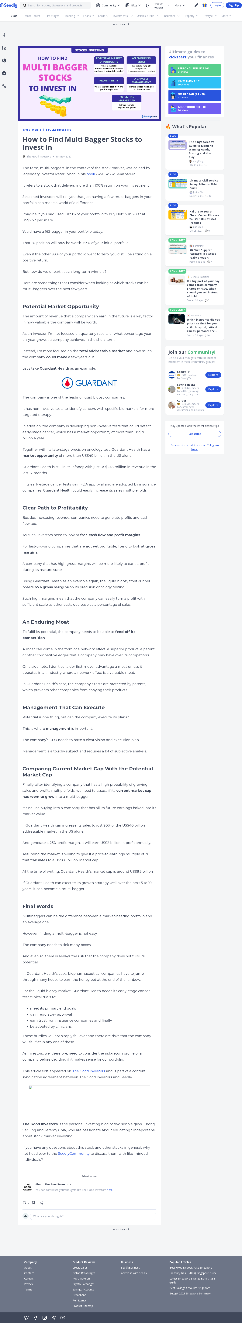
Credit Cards (80, 1267)
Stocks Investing (58, 129)
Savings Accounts (83, 1289)
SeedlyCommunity (74, 1154)
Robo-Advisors (82, 1278)
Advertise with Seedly (134, 1273)
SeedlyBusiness (130, 1267)
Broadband (79, 1295)
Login (217, 5)
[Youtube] (62, 1317)
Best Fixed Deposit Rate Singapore (190, 1267)
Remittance (80, 1300)
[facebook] (4, 35)
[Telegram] (53, 1317)
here (194, 449)
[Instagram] (44, 1317)
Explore (213, 375)
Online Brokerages (84, 1273)
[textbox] (93, 1216)
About (28, 1267)
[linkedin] (4, 48)
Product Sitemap (83, 1306)
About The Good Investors (53, 1184)
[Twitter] (26, 1317)
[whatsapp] (4, 60)
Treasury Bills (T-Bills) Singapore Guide (193, 1273)
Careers (29, 1278)
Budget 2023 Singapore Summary (190, 1293)
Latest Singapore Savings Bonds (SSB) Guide (192, 1280)
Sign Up (234, 5)
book (91, 174)
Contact (29, 1273)
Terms (28, 1289)
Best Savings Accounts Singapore (189, 1288)
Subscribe (194, 434)
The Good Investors (88, 1071)
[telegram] (4, 73)
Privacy (28, 1284)
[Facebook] (35, 1317)
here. (110, 1190)
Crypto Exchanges (84, 1284)
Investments (31, 129)
